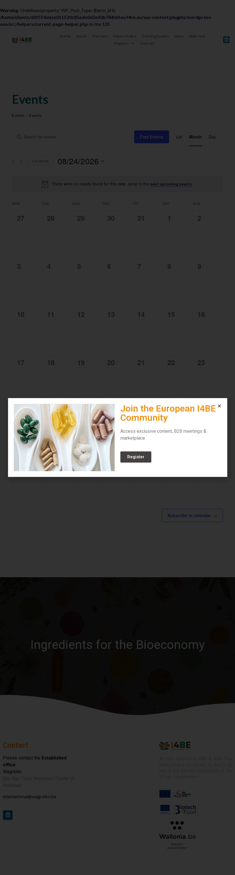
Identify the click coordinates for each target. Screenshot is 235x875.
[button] (219, 406)
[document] (117, 437)
